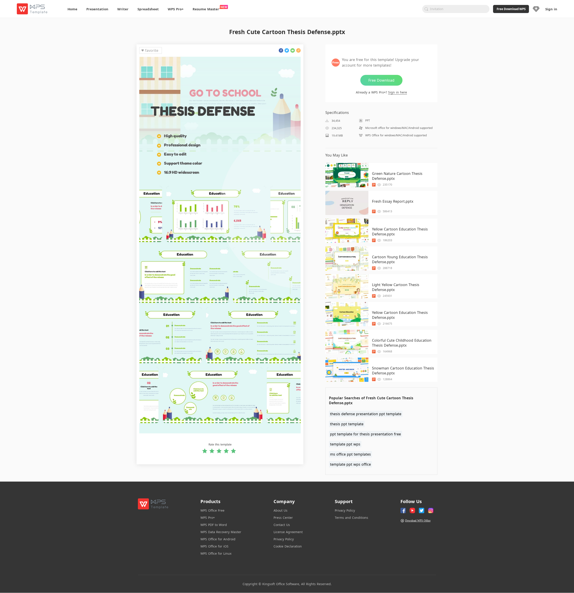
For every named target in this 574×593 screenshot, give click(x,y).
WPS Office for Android (217, 539)
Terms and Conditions (351, 517)
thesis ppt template (346, 423)
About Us (280, 510)
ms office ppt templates (350, 454)
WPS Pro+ (207, 517)
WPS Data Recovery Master (220, 532)
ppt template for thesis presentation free (365, 434)
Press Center (283, 517)
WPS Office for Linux (215, 553)
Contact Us (282, 525)
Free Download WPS (511, 9)
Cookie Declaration (288, 546)
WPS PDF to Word (213, 525)
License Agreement (288, 532)
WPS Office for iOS (214, 546)
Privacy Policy (284, 539)
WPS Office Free (212, 510)
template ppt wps (345, 444)
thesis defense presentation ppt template (365, 413)
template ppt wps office (350, 464)
